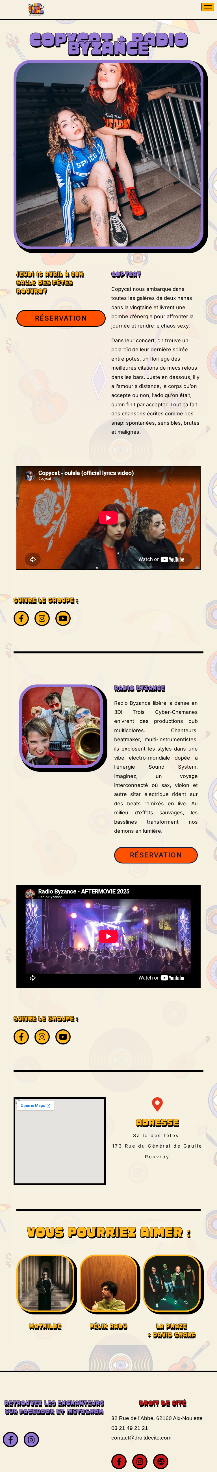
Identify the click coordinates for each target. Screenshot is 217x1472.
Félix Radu (108, 1326)
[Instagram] (42, 618)
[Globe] (160, 1461)
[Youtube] (63, 618)
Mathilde (45, 1326)
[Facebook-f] (21, 618)
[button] (61, 318)
